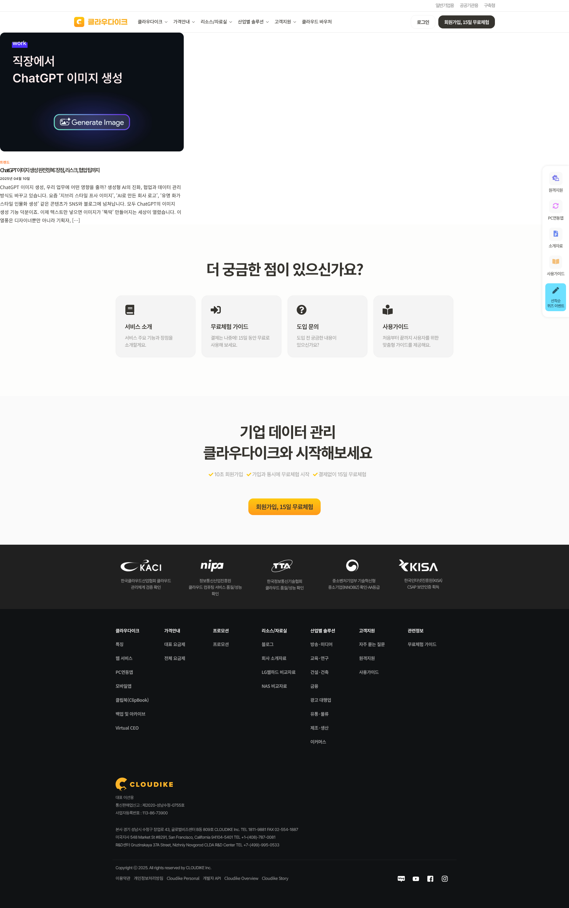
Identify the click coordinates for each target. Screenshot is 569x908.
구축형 (489, 6)
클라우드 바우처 (317, 22)
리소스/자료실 (214, 22)
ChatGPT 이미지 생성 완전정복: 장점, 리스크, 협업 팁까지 (49, 170)
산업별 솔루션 (251, 22)
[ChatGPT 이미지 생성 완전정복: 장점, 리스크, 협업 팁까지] (92, 91)
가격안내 (181, 22)
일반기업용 (445, 6)
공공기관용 (469, 6)
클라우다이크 (150, 22)
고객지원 (283, 22)
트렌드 (5, 162)
